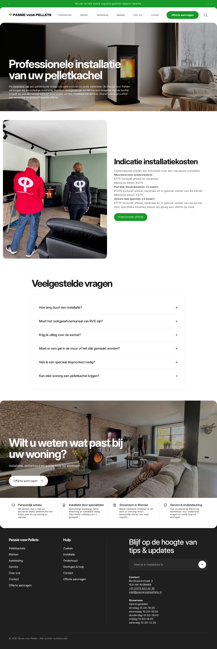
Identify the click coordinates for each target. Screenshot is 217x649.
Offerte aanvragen (183, 15)
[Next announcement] (208, 3)
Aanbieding (16, 560)
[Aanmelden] (202, 564)
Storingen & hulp (73, 567)
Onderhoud (70, 560)
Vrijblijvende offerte (131, 216)
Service (13, 567)
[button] (84, 15)
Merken (14, 554)
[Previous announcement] (9, 3)
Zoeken (68, 548)
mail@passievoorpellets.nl (145, 592)
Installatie (69, 554)
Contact (14, 579)
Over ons (14, 573)
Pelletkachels (17, 548)
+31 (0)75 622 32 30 (142, 588)
